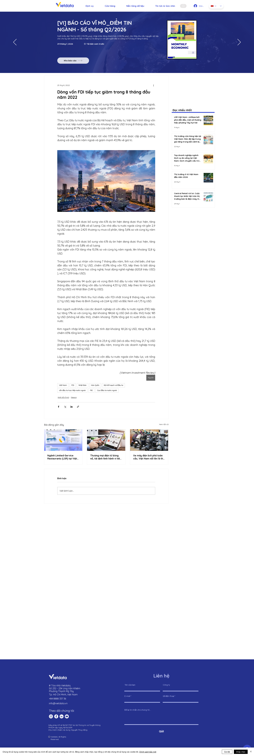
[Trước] (15, 42)
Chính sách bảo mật (147, 751)
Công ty (166, 685)
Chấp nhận (240, 751)
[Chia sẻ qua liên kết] (78, 406)
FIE (91, 390)
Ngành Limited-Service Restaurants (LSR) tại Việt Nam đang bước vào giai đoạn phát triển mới (62, 457)
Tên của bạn (129, 685)
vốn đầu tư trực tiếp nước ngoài (72, 390)
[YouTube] (67, 716)
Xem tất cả (163, 424)
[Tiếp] (239, 42)
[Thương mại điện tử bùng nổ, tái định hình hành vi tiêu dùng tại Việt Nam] (106, 440)
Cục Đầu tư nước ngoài (107, 390)
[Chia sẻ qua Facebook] (58, 406)
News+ (74, 397)
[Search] (183, 6)
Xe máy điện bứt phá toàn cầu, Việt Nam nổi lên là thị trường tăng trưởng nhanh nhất (148, 457)
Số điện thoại (168, 696)
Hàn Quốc (95, 385)
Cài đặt (227, 751)
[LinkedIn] (62, 716)
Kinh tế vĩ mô (63, 397)
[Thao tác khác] (153, 85)
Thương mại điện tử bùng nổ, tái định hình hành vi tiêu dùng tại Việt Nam (105, 457)
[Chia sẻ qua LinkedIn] (71, 406)
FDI (72, 385)
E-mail (127, 696)
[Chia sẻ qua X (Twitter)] (65, 406)
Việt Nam (63, 385)
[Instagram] (51, 716)
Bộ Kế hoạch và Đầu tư (113, 385)
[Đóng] (250, 752)
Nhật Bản (83, 385)
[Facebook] (56, 716)
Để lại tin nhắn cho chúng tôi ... (137, 710)
